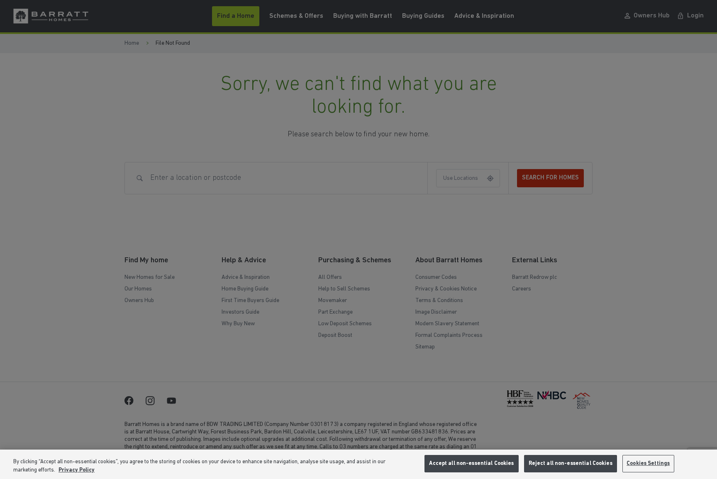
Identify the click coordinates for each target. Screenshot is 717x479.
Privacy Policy (77, 470)
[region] (358, 464)
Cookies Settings (648, 463)
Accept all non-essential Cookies (471, 463)
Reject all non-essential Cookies (570, 463)
